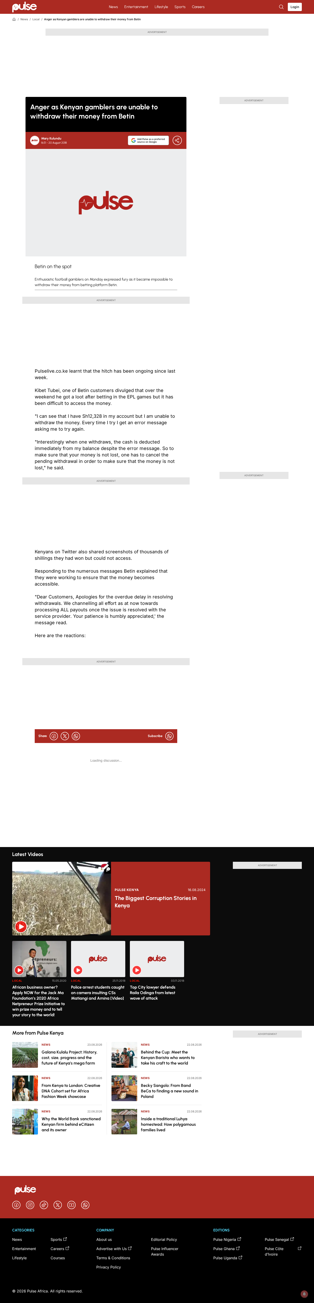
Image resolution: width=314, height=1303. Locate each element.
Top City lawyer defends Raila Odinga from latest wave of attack (152, 993)
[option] (39, 981)
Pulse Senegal (277, 1239)
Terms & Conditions (113, 1258)
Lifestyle (161, 7)
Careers (198, 7)
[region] (157, 980)
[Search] (282, 7)
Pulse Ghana (224, 1248)
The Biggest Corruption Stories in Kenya (156, 902)
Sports (180, 7)
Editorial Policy (164, 1239)
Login (295, 7)
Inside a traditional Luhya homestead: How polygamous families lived (168, 1124)
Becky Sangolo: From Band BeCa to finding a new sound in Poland (169, 1091)
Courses (58, 1258)
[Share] (177, 140)
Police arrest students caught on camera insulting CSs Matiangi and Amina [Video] (97, 993)
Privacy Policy (108, 1267)
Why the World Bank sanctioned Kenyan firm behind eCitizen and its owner (71, 1124)
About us (104, 1239)
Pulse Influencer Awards (164, 1251)
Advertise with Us (111, 1248)
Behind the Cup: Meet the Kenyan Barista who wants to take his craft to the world (168, 1058)
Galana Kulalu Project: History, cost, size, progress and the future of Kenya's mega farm (69, 1058)
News (113, 7)
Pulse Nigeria (224, 1239)
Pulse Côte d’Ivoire (274, 1251)
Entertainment (136, 7)
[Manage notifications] (304, 1294)
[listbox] (157, 980)
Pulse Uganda (225, 1258)
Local (36, 19)
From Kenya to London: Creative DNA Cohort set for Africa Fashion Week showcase (71, 1091)
